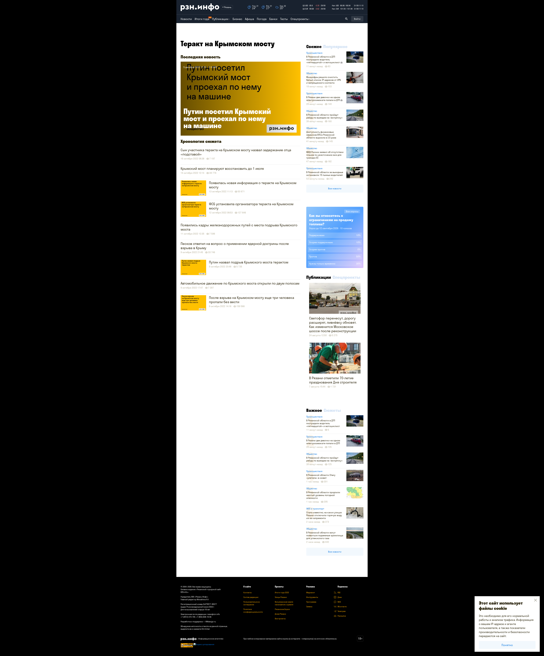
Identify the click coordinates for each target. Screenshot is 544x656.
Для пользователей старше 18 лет (195, 609)
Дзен (340, 597)
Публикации (318, 277)
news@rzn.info (213, 614)
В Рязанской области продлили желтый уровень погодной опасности (323, 495)
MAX (339, 602)
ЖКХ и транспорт (315, 508)
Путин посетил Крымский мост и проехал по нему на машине (227, 118)
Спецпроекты (346, 277)
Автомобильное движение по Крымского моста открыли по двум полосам (240, 283)
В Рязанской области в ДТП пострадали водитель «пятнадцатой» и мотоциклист (323, 59)
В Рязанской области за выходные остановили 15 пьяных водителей (324, 173)
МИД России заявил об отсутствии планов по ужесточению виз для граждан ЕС (325, 155)
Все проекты (280, 618)
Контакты (247, 592)
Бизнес (237, 19)
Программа (311, 602)
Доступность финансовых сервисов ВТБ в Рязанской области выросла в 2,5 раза (321, 135)
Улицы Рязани (281, 597)
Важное (314, 410)
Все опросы (352, 211)
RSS (339, 592)
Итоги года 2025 (282, 592)
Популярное (335, 46)
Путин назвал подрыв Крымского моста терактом (248, 262)
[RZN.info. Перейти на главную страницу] (200, 7)
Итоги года (202, 19)
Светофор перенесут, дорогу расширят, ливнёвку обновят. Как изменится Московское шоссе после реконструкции (332, 324)
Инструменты (312, 597)
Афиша (249, 19)
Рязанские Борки (282, 609)
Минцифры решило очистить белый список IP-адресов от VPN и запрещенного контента (323, 80)
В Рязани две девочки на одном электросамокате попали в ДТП (323, 98)
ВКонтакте (342, 606)
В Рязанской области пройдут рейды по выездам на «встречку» (324, 116)
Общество (311, 73)
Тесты (284, 19)
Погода (261, 19)
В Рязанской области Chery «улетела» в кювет (320, 476)
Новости (186, 19)
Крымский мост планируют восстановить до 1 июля (222, 168)
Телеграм (342, 611)
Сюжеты (332, 410)
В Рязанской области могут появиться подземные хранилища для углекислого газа (324, 535)
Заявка (309, 606)
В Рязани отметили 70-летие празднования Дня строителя (333, 380)
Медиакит (310, 592)
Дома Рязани (280, 614)
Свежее (314, 46)
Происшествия (314, 52)
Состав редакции (250, 597)
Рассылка (342, 616)
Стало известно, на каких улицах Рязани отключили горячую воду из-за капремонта (324, 515)
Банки (273, 19)
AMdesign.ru (210, 621)
